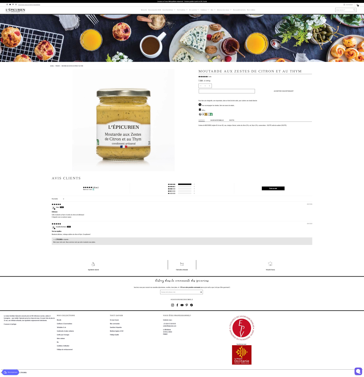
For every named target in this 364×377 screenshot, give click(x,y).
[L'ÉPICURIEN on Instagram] (16, 4)
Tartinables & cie (61, 327)
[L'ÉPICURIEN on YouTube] (10, 4)
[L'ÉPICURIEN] (33, 10)
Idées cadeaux (61, 338)
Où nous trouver (114, 320)
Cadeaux (204, 10)
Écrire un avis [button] (273, 188)
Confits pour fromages (63, 335)
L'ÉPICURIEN (23, 372)
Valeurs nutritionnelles (217, 120)
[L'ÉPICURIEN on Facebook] (7, 4)
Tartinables (181, 10)
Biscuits (144, 10)
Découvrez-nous (223, 10)
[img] (56, 204)
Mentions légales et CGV (116, 331)
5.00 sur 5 (96, 187)
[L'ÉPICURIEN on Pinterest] (13, 4)
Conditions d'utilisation (63, 346)
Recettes (231, 120)
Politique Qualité (114, 335)
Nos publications (239, 10)
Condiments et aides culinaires (65, 331)
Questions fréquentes (116, 327)
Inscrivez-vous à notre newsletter (29, 4)
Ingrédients (201, 120)
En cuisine (193, 10)
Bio (212, 10)
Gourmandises (167, 10)
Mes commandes (115, 323)
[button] (203, 76)
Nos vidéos (251, 10)
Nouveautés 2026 (154, 10)
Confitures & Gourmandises (64, 323)
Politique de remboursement (65, 349)
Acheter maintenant (284, 91)
